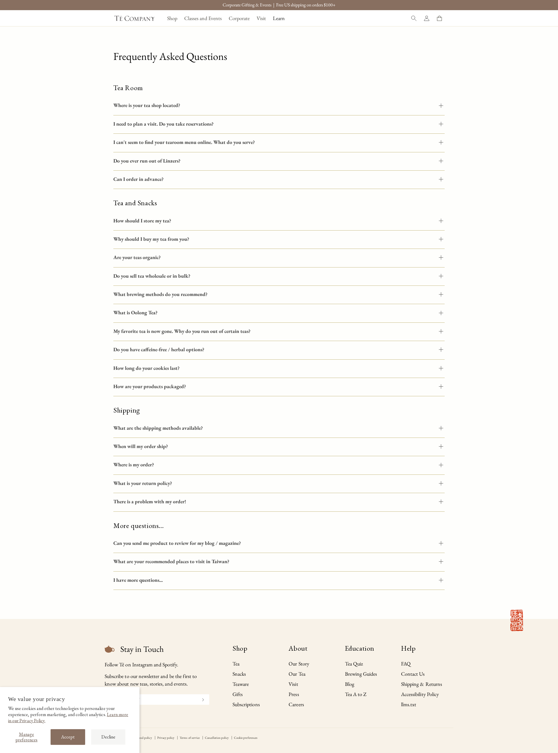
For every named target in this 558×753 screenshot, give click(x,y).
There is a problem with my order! (149, 501)
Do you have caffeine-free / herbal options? (158, 349)
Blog (349, 684)
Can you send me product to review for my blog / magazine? (177, 543)
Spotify (169, 664)
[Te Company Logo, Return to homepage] (134, 18)
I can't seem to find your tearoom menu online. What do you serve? (184, 142)
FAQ (406, 663)
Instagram (142, 664)
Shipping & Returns (421, 684)
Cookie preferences (245, 738)
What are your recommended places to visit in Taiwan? (171, 561)
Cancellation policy (217, 738)
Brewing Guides (361, 673)
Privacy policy (166, 738)
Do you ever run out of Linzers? (146, 160)
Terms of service (190, 738)
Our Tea (297, 673)
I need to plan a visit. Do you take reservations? (163, 123)
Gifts (238, 694)
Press (294, 694)
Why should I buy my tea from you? (151, 238)
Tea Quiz (354, 663)
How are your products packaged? (149, 386)
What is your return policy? (142, 483)
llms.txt (408, 704)
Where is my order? (133, 464)
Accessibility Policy (420, 694)
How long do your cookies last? (146, 368)
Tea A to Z (356, 694)
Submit (200, 699)
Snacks (239, 673)
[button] (172, 18)
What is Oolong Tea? (135, 312)
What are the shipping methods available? (158, 427)
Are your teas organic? (137, 257)
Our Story (299, 663)
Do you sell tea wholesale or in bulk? (151, 275)
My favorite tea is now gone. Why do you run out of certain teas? (182, 331)
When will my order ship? (140, 446)
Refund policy (143, 738)
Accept (68, 737)
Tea (236, 663)
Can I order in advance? (138, 179)
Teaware (241, 684)
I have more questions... (138, 580)
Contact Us (413, 673)
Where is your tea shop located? (146, 105)
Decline (108, 737)
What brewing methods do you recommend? (160, 294)
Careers (296, 704)
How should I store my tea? (142, 220)
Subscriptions (246, 704)
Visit (293, 684)
